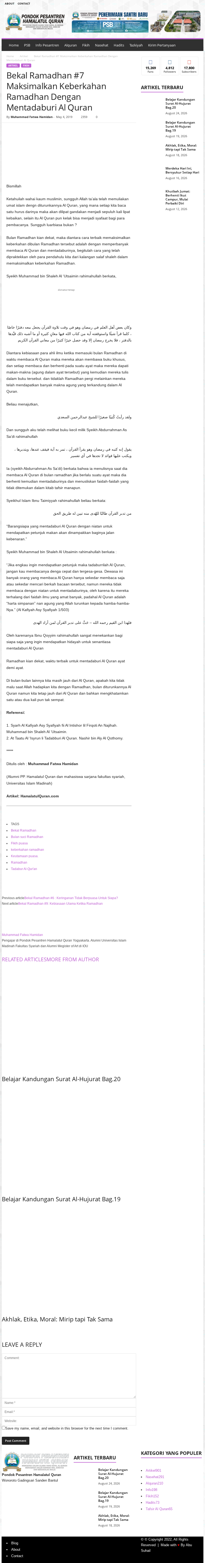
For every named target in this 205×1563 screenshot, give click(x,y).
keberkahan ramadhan (27, 850)
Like (151, 61)
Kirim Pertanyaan (162, 45)
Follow (170, 61)
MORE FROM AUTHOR (72, 959)
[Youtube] (196, 3)
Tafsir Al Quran (159, 1509)
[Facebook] (171, 3)
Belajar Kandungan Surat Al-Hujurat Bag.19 (61, 1199)
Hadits (119, 45)
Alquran (70, 45)
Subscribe (189, 61)
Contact (24, 3)
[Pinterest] (36, 130)
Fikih (86, 45)
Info (151, 1490)
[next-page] (3, 1330)
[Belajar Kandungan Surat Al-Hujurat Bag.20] (69, 1017)
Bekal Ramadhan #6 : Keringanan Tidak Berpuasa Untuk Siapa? (71, 898)
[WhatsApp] (48, 130)
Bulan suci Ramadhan (27, 837)
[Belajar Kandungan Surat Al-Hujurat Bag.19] (69, 1137)
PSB (27, 45)
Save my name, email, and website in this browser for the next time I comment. (66, 1428)
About (9, 3)
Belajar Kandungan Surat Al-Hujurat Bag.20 (61, 1079)
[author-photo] (69, 919)
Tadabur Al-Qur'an (24, 869)
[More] (61, 130)
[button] (195, 45)
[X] (24, 130)
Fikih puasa (19, 843)
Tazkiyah (136, 45)
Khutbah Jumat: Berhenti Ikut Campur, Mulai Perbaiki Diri (177, 197)
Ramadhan (19, 862)
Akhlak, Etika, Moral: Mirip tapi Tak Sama (57, 1319)
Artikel (24, 56)
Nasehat (101, 45)
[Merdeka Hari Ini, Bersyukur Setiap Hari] (151, 174)
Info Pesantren (47, 45)
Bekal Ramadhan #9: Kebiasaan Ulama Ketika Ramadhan (60, 903)
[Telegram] (188, 3)
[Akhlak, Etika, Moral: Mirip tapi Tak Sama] (69, 1257)
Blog (14, 1543)
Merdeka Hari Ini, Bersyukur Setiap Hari (182, 170)
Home (14, 45)
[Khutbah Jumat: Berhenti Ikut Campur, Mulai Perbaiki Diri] (151, 197)
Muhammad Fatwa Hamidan (32, 117)
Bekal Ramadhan (23, 830)
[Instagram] (179, 3)
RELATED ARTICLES (24, 959)
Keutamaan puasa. (24, 856)
